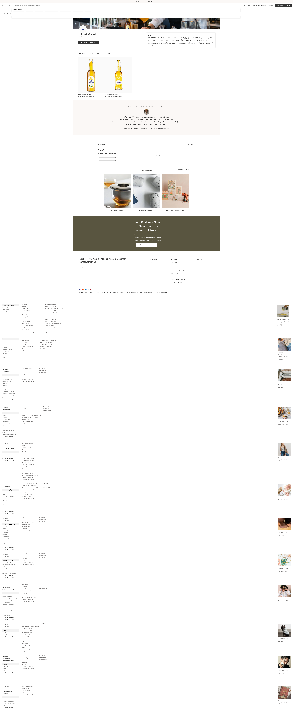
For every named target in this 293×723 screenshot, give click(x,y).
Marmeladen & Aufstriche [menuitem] (8, 430)
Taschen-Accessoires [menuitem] (27, 473)
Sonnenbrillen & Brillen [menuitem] (28, 460)
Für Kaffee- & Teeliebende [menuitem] (51, 317)
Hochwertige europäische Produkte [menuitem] (54, 308)
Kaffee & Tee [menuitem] (5, 421)
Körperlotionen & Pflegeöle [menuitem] (29, 485)
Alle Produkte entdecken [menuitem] (8, 402)
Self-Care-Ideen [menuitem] (26, 334)
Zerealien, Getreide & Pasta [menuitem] (9, 419)
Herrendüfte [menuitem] (25, 660)
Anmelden (270, 5)
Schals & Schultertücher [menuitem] (28, 458)
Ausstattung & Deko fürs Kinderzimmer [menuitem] (8, 601)
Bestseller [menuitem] (5, 689)
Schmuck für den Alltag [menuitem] (28, 332)
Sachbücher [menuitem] (5, 699)
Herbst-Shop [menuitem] (25, 314)
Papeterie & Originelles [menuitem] (8, 349)
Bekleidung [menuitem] (5, 456)
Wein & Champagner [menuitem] (27, 406)
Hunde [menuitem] (4, 632)
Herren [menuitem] (4, 355)
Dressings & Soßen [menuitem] (7, 423)
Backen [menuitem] (4, 415)
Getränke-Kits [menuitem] (25, 419)
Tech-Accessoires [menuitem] (26, 462)
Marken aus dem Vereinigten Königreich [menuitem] (55, 323)
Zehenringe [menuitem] (25, 528)
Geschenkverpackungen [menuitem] (8, 564)
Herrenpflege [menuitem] (5, 502)
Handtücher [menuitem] (25, 377)
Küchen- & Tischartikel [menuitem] (46, 342)
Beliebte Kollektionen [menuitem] (8, 305)
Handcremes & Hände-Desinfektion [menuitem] (31, 487)
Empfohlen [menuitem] (5, 311)
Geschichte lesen (209, 45)
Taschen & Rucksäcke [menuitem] (27, 443)
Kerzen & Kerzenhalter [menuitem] (27, 346)
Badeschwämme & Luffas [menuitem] (28, 490)
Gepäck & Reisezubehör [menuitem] (28, 464)
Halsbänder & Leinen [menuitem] (27, 632)
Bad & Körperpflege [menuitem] (7, 490)
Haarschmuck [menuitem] (25, 451)
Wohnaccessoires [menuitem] (7, 338)
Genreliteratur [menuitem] (25, 688)
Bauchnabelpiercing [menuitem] (27, 520)
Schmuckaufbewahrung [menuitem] (8, 538)
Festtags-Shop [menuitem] (25, 317)
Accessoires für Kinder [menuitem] (8, 611)
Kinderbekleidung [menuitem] (7, 615)
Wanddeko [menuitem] (42, 348)
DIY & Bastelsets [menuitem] (26, 556)
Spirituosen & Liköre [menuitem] (27, 411)
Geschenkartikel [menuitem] (26, 323)
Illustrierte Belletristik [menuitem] (27, 694)
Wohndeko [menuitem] (24, 350)
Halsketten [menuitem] (5, 540)
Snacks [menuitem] (4, 432)
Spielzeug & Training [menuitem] (27, 645)
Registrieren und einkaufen (283, 5)
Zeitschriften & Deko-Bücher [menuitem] (9, 703)
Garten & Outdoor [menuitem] (26, 348)
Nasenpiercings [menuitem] (26, 526)
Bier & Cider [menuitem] (25, 408)
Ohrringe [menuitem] (4, 534)
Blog (249, 5)
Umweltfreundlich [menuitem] (7, 691)
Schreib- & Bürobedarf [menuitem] (8, 571)
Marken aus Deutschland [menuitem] (51, 327)
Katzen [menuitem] (4, 630)
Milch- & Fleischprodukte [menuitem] (8, 428)
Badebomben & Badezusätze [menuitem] (29, 483)
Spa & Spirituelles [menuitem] (7, 509)
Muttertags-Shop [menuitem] (26, 308)
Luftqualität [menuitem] (25, 584)
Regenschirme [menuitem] (25, 471)
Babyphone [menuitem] (25, 586)
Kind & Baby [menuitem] (5, 351)
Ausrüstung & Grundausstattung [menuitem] (7, 595)
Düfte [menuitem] (3, 494)
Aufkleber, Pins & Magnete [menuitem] (9, 573)
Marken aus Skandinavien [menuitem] (51, 330)
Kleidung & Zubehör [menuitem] (27, 630)
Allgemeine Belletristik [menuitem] (27, 686)
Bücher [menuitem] (4, 357)
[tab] (82, 53)
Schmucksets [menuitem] (5, 536)
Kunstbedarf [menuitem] (25, 554)
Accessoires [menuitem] (5, 451)
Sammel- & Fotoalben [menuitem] (27, 560)
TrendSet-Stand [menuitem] (26, 306)
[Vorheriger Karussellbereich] (107, 119)
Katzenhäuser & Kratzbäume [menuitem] (29, 634)
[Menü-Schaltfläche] (2, 14)
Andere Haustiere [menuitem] (6, 634)
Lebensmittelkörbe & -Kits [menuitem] (9, 434)
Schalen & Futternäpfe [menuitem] (27, 624)
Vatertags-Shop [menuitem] (26, 310)
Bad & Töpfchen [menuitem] (26, 588)
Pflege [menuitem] (23, 641)
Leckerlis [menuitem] (24, 647)
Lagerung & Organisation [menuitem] (46, 344)
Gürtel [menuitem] (23, 445)
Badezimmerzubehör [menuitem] (27, 368)
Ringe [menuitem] (3, 543)
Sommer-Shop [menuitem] (25, 312)
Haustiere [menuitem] (4, 353)
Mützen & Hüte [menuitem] (25, 454)
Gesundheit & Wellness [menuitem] (8, 496)
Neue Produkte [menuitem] (25, 340)
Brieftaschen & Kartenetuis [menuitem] (29, 466)
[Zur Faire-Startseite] (6, 6)
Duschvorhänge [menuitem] (26, 375)
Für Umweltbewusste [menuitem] (27, 325)
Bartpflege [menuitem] (24, 655)
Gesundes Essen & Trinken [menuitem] (51, 312)
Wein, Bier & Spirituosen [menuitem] (8, 413)
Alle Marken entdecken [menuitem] (8, 400)
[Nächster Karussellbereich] (186, 119)
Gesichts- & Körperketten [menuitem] (28, 522)
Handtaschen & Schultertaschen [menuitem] (30, 475)
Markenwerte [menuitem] (5, 309)
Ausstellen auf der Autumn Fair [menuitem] (30, 319)
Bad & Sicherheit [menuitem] (6, 593)
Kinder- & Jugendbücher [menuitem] (8, 701)
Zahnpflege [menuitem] (25, 593)
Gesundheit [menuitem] (25, 643)
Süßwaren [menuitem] (4, 425)
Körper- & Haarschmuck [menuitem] (8, 524)
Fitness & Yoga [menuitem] (6, 492)
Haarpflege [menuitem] (5, 498)
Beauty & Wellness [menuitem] (7, 345)
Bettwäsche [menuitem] (25, 344)
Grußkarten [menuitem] (5, 566)
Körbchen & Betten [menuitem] (27, 636)
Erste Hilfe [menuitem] (24, 595)
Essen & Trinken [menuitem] (6, 340)
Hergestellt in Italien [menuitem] (50, 332)
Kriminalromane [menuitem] (26, 690)
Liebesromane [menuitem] (25, 692)
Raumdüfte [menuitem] (43, 338)
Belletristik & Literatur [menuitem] (8, 697)
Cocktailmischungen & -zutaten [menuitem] (30, 417)
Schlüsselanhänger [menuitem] (27, 456)
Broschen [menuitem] (4, 528)
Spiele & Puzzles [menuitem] (6, 562)
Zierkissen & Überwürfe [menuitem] (46, 346)
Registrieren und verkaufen (259, 5)
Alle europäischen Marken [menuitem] (51, 321)
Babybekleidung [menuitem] (6, 613)
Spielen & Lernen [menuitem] (6, 606)
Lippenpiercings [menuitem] (26, 524)
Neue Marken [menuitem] (25, 338)
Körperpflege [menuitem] (5, 504)
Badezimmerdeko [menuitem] (26, 370)
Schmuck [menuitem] (4, 347)
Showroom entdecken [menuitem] (8, 448)
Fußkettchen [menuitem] (25, 518)
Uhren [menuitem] (23, 468)
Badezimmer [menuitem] (25, 342)
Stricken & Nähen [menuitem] (26, 558)
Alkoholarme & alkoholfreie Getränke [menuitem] (31, 415)
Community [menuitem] (5, 307)
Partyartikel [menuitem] (5, 568)
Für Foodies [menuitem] (48, 314)
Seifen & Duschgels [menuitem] (27, 494)
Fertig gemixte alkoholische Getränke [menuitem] (31, 413)
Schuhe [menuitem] (4, 454)
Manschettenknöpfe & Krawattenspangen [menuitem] (8, 531)
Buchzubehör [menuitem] (5, 705)
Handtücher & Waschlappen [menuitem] (29, 597)
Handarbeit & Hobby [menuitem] (7, 560)
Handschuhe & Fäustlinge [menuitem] (28, 449)
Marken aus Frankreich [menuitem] (50, 325)
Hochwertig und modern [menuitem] (51, 306)
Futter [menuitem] (23, 639)
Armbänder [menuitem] (5, 526)
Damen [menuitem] (4, 343)
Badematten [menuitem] (25, 372)
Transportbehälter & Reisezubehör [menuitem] (30, 626)
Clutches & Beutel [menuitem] (26, 447)
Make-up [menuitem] (4, 500)
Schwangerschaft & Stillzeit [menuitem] (9, 598)
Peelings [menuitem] (24, 492)
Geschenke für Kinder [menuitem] (27, 329)
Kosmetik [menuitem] (4, 664)
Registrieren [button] (161, 1)
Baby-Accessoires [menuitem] (7, 608)
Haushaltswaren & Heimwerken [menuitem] (48, 340)
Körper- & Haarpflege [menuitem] (27, 590)
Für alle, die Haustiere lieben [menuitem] (29, 327)
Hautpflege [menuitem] (5, 507)
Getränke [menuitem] (4, 417)
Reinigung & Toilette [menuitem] (27, 628)
